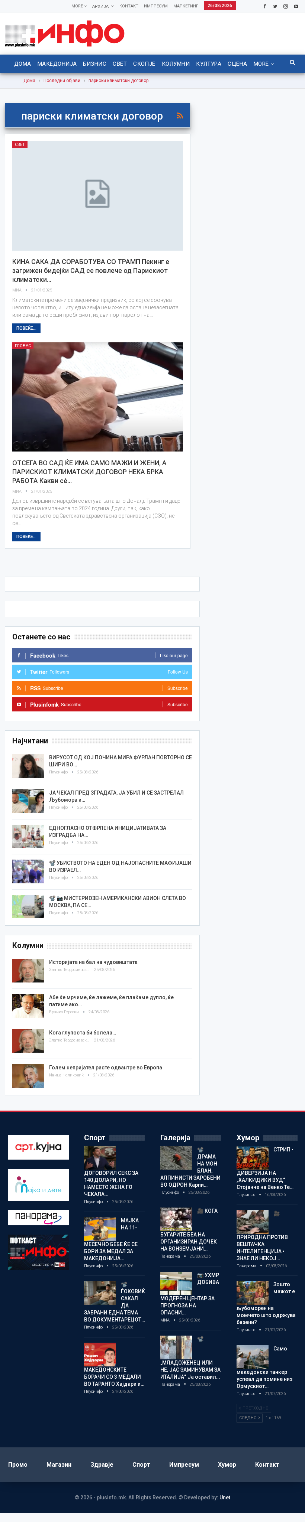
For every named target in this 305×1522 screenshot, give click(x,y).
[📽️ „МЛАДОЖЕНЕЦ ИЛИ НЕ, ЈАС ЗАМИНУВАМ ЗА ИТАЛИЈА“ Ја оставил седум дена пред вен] (176, 1347)
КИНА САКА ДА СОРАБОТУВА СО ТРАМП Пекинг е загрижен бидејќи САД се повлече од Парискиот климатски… (90, 270)
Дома (22, 64)
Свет (120, 64)
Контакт (128, 6)
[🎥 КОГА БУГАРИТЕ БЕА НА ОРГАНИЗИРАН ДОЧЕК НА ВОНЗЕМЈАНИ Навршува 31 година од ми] (176, 1219)
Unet (224, 1497)
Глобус (23, 345)
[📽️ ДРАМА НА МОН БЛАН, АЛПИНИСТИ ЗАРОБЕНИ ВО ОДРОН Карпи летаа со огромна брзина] (176, 1158)
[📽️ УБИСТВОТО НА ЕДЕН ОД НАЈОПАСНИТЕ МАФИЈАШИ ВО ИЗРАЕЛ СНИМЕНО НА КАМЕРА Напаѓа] (28, 871)
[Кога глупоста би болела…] (28, 1041)
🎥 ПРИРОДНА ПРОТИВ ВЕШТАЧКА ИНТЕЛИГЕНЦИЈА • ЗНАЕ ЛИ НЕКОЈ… (262, 1235)
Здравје (101, 1464)
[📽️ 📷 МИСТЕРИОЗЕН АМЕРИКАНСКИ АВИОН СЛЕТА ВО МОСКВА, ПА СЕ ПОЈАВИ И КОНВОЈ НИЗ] (28, 907)
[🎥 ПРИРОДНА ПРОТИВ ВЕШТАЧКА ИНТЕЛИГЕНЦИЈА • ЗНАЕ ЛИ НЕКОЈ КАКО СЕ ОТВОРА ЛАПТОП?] (253, 1222)
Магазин (58, 1464)
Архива (100, 6)
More (77, 6)
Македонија (57, 64)
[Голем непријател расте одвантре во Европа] (28, 1076)
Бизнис (94, 64)
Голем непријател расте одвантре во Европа (105, 1067)
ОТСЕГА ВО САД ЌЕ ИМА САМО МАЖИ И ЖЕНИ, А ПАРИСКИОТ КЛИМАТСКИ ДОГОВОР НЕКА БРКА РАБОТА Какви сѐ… (89, 472)
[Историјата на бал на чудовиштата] (28, 970)
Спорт (141, 1464)
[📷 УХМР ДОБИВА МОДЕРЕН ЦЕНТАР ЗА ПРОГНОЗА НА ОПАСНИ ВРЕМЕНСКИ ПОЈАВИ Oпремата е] (176, 1284)
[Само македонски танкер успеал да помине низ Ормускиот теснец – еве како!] (253, 1357)
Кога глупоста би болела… (82, 1033)
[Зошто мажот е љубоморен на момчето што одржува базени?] (253, 1293)
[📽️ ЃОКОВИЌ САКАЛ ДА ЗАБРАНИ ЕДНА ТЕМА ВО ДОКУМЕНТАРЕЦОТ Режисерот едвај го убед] (100, 1293)
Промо (18, 1464)
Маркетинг (185, 6)
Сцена (237, 64)
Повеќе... (26, 328)
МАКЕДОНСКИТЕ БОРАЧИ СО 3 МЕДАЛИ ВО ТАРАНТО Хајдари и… (114, 1377)
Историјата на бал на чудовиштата (93, 962)
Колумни (176, 64)
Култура (208, 64)
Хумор (227, 1464)
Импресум (156, 6)
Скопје (144, 64)
